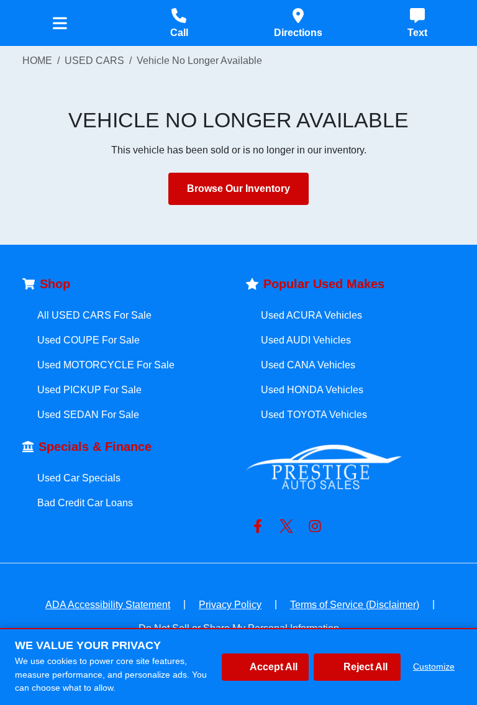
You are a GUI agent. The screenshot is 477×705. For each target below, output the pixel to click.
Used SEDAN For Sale (88, 414)
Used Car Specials (78, 478)
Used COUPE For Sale (88, 340)
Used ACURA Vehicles (311, 315)
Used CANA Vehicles (308, 365)
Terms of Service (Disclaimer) (354, 604)
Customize (434, 666)
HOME (37, 60)
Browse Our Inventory (238, 188)
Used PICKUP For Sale (89, 389)
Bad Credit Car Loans (85, 503)
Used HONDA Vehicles (312, 389)
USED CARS (94, 60)
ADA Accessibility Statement (107, 604)
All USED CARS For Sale (94, 315)
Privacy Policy (230, 604)
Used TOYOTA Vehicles (314, 414)
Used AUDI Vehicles (306, 340)
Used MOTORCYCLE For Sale (106, 365)
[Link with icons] (260, 526)
